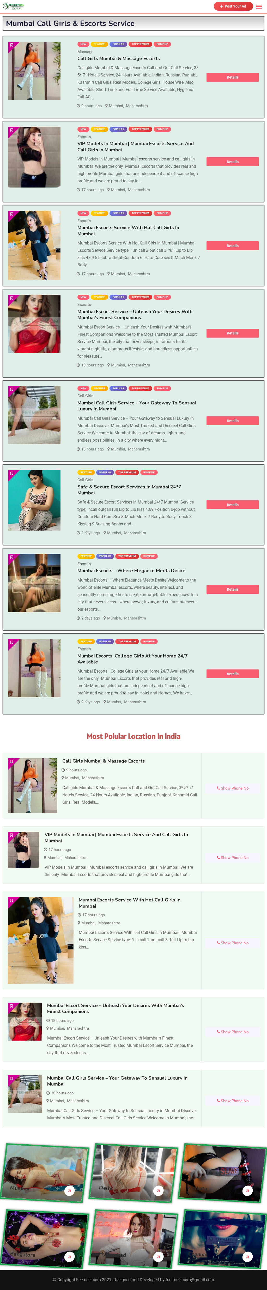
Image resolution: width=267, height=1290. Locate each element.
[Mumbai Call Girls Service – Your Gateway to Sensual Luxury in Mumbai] (34, 415)
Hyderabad (113, 1254)
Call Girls (85, 396)
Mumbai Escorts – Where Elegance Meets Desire (131, 570)
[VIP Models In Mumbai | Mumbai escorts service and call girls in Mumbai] (34, 157)
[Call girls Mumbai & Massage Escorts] (34, 71)
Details (233, 77)
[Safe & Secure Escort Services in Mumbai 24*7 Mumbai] (34, 500)
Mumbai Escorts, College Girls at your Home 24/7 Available (132, 659)
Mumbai (116, 106)
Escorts (84, 136)
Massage (85, 51)
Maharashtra (137, 106)
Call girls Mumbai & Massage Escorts (118, 58)
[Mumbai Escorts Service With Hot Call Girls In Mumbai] (34, 245)
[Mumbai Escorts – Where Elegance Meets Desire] (34, 583)
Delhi (106, 1188)
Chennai (198, 1254)
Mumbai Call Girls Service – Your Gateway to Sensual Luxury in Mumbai (136, 406)
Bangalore (23, 1254)
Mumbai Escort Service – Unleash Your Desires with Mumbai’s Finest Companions (134, 314)
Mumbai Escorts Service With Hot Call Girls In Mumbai (128, 230)
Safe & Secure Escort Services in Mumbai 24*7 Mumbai (129, 490)
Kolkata (198, 1188)
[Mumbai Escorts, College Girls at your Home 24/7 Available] (34, 668)
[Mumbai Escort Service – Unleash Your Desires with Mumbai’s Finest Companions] (34, 324)
